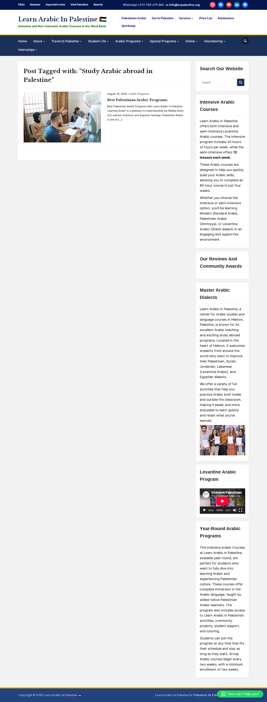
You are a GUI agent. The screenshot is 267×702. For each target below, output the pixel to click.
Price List (205, 18)
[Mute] (234, 510)
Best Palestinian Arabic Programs (137, 100)
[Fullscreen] (240, 510)
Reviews (35, 4)
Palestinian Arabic (134, 18)
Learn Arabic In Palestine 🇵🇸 (62, 19)
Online (190, 41)
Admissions (226, 18)
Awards (98, 4)
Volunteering (213, 41)
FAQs (21, 4)
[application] (222, 501)
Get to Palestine (162, 18)
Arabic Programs (128, 41)
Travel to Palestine (65, 41)
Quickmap (128, 25)
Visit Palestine (79, 4)
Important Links (55, 4)
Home (22, 41)
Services (185, 18)
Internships (26, 50)
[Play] (204, 510)
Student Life (97, 41)
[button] (240, 694)
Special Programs (163, 41)
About (37, 41)
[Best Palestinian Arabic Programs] (62, 116)
